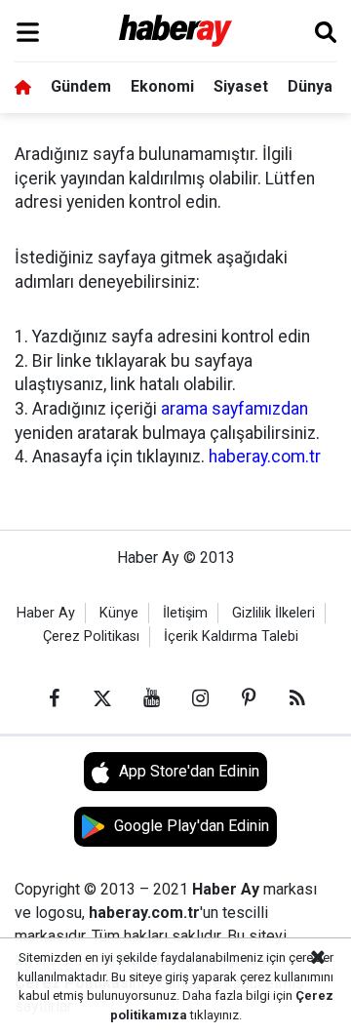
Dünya (310, 86)
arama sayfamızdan (234, 408)
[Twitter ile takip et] (102, 698)
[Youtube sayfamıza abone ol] (151, 698)
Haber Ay (46, 613)
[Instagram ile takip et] (200, 698)
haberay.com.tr (265, 456)
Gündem (81, 86)
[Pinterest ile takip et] (248, 698)
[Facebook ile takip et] (53, 698)
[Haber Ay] (176, 32)
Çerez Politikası (91, 636)
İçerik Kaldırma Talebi (231, 636)
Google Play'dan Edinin (191, 825)
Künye (118, 613)
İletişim (185, 613)
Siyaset (241, 86)
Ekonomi (162, 86)
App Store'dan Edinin (189, 771)
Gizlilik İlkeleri (273, 613)
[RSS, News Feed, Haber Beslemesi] (297, 698)
